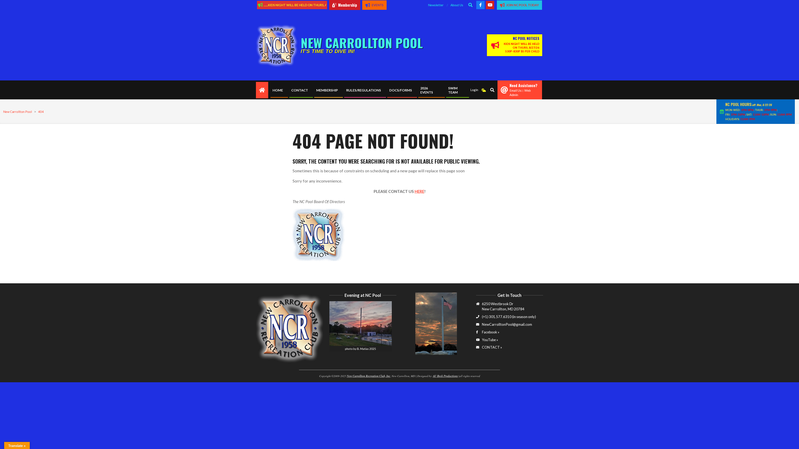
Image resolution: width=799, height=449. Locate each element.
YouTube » (490, 340)
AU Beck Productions (445, 376)
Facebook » (490, 332)
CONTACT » (492, 347)
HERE (419, 191)
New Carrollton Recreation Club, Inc (368, 376)
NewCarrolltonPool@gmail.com (507, 324)
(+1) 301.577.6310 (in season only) (509, 317)
